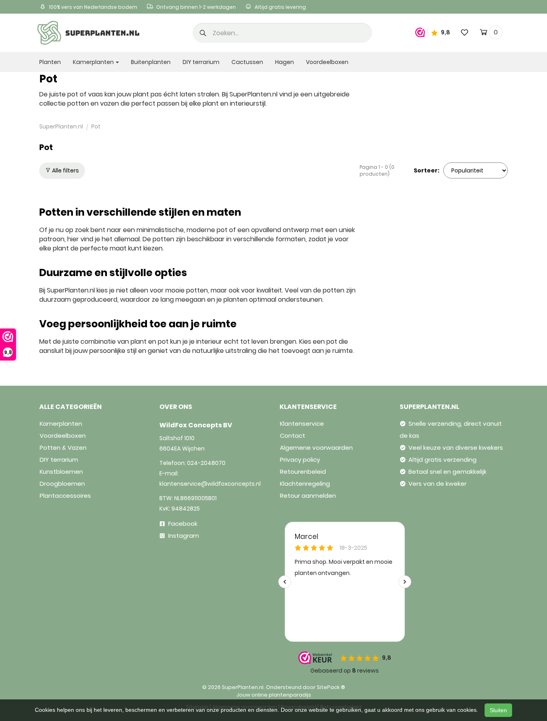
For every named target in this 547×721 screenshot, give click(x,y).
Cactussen (247, 62)
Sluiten (498, 710)
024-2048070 (206, 463)
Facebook (182, 523)
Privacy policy (300, 459)
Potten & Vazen (63, 447)
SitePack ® (331, 687)
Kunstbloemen (61, 471)
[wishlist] (465, 32)
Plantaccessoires (65, 495)
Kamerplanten (61, 423)
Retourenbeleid (303, 471)
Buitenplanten (151, 62)
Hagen (284, 62)
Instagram (183, 535)
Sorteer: (426, 170)
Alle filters (65, 170)
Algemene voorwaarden (316, 447)
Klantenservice (302, 423)
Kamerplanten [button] (94, 62)
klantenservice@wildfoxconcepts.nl (210, 484)
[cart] (484, 34)
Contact (292, 435)
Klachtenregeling (305, 483)
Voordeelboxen (327, 62)
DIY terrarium (201, 62)
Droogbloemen (62, 483)
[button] (203, 33)
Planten (50, 62)
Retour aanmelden (308, 495)
